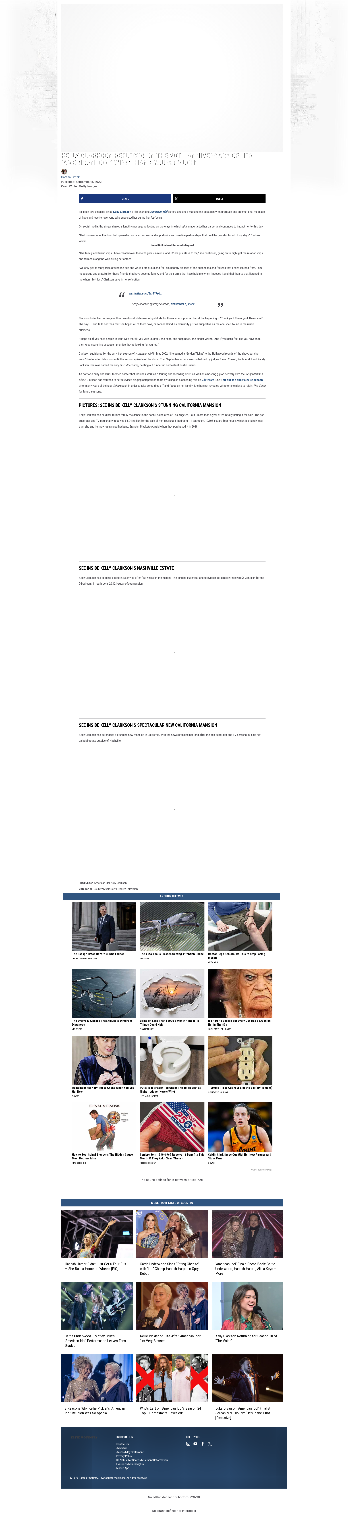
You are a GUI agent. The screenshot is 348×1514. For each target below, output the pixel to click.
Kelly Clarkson (122, 212)
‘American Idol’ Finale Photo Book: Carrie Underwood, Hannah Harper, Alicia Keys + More (245, 1268)
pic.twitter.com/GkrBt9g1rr (145, 293)
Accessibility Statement (130, 1452)
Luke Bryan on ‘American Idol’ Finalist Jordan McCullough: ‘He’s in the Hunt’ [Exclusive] (243, 1413)
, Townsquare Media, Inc (111, 1477)
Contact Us (122, 1444)
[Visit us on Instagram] (189, 1444)
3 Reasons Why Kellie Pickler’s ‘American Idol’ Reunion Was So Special (95, 1410)
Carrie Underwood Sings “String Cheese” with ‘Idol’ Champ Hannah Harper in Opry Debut (170, 1268)
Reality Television (128, 888)
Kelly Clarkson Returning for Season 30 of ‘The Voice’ (246, 1338)
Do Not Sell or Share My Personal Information (142, 1460)
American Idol (158, 212)
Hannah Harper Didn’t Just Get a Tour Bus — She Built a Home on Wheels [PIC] (95, 1266)
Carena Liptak (70, 177)
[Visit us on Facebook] (204, 1444)
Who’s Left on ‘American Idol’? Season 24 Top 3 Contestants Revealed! (170, 1410)
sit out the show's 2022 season (243, 380)
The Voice (208, 380)
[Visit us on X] (211, 1444)
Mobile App (122, 1468)
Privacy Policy (124, 1456)
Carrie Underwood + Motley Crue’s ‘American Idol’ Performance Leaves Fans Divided (95, 1341)
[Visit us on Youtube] (196, 1444)
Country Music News (105, 888)
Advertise (121, 1448)
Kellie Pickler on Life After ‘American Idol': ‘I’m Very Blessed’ (171, 1338)
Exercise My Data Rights (130, 1464)
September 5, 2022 (182, 304)
